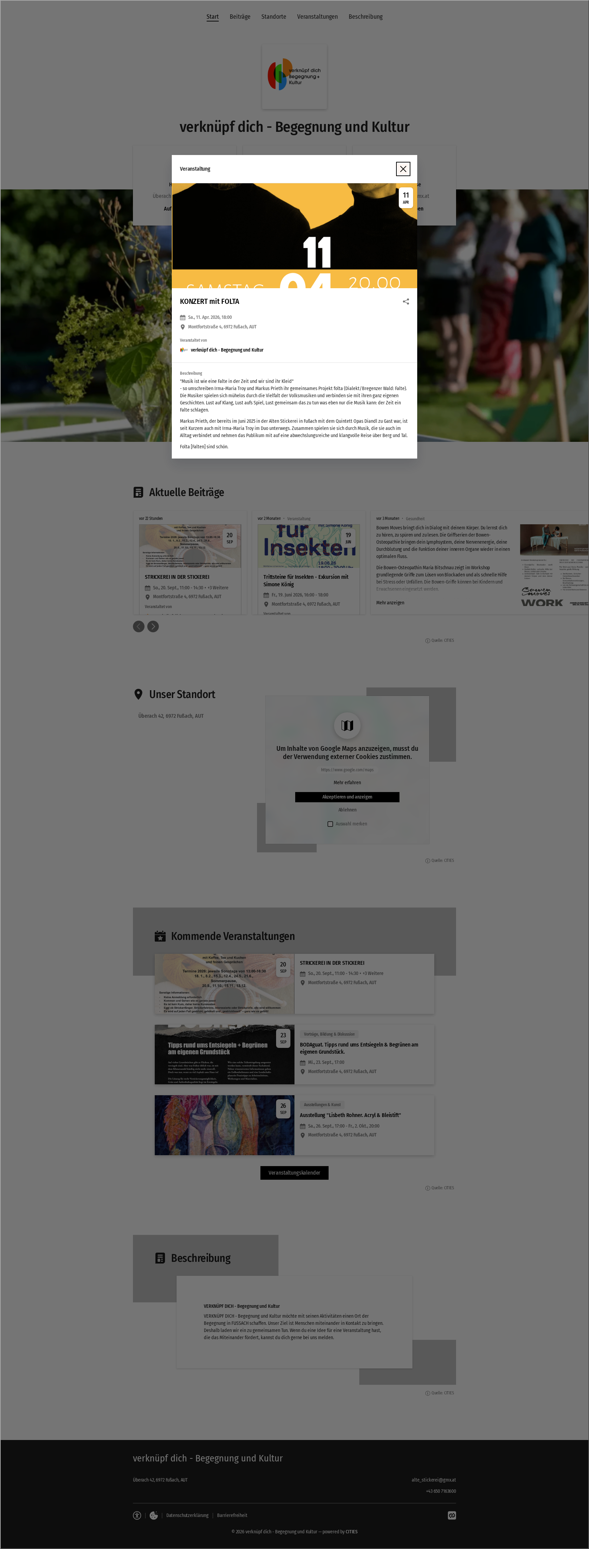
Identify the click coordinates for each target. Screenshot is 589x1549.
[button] (294, 236)
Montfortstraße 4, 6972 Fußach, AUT (222, 327)
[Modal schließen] (294, 774)
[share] (406, 301)
